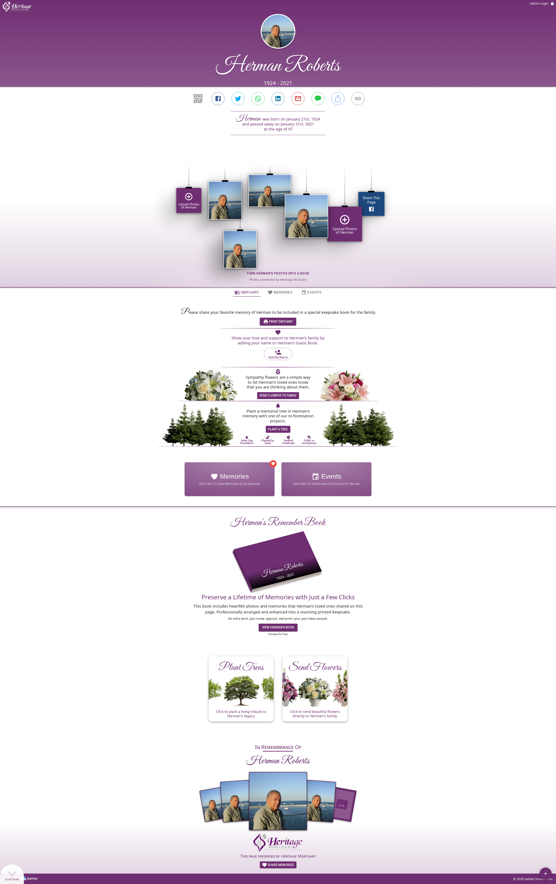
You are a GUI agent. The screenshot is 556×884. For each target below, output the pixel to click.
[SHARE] (337, 98)
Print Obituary (280, 321)
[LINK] (357, 98)
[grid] (278, 218)
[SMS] (317, 98)
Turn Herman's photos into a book (278, 273)
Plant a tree (278, 429)
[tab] (247, 292)
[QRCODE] (198, 98)
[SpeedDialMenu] (545, 873)
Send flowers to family (277, 395)
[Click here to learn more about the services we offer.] (278, 843)
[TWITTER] (238, 98)
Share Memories (280, 865)
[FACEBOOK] (218, 98)
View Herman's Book (278, 627)
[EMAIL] (297, 98)
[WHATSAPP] (258, 98)
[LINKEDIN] (278, 98)
